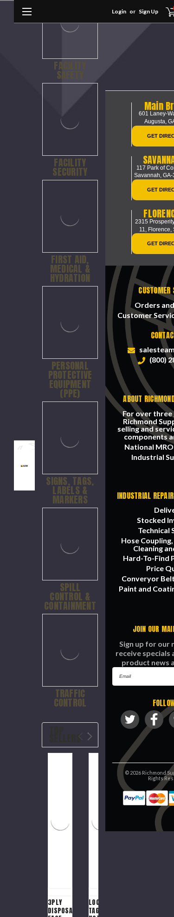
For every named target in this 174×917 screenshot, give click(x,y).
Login (119, 11)
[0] (165, 11)
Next (90, 736)
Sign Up (148, 11)
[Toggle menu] (26, 16)
